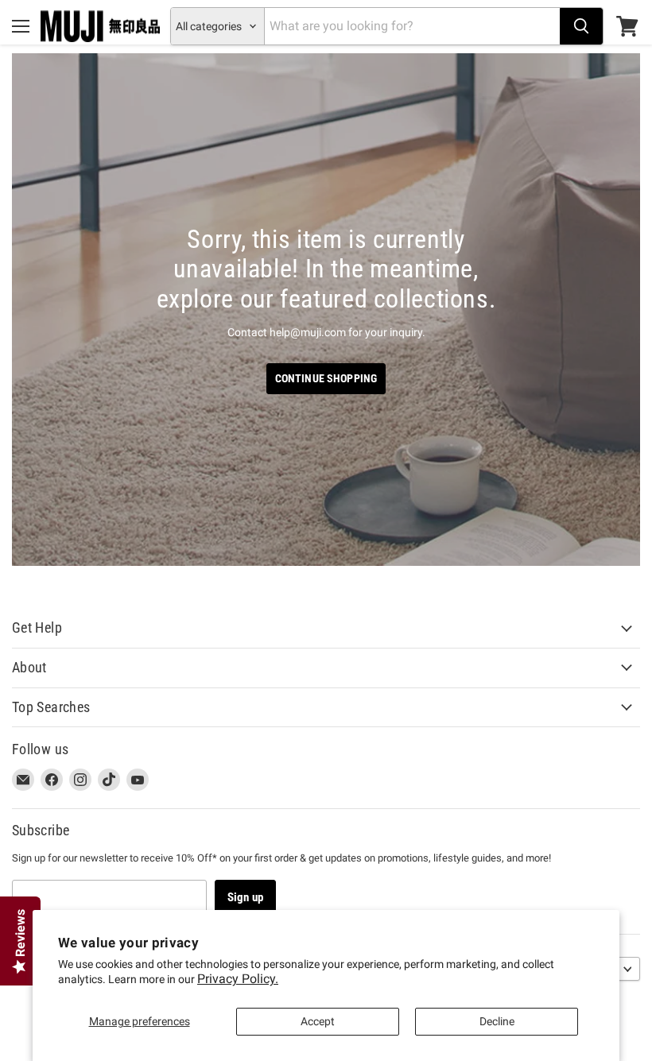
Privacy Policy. (237, 978)
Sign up (245, 897)
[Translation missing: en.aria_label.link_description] (326, 309)
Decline (496, 1021)
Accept (318, 1021)
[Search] (581, 26)
